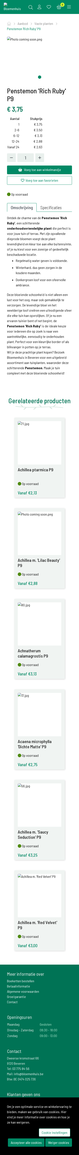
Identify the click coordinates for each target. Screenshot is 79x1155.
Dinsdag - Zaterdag (20, 1030)
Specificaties (51, 207)
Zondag (12, 1036)
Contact (12, 1002)
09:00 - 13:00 (48, 1036)
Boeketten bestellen (20, 981)
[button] (39, 77)
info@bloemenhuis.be (28, 1074)
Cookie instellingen (54, 1132)
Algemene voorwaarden (23, 991)
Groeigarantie (16, 996)
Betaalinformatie (18, 986)
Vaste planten (44, 23)
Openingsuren (19, 1017)
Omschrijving (22, 207)
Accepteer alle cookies (26, 1142)
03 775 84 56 (20, 1068)
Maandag (13, 1024)
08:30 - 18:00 (48, 1030)
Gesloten (46, 1024)
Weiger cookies (58, 1142)
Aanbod (23, 23)
